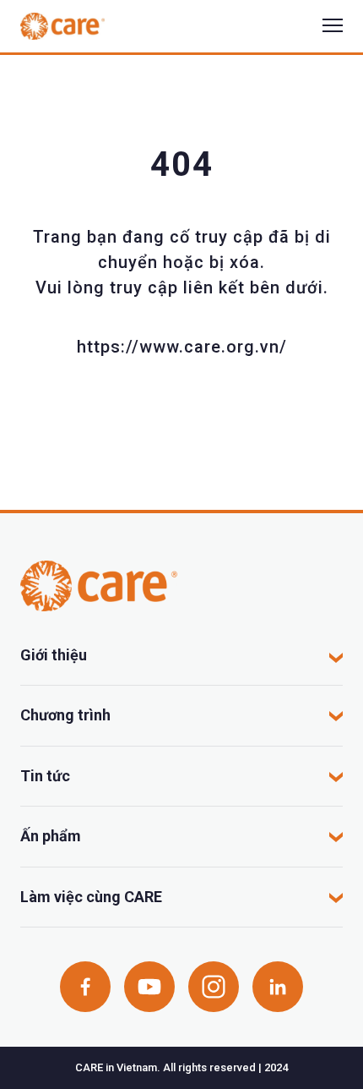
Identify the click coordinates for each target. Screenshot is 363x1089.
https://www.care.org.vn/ (182, 347)
